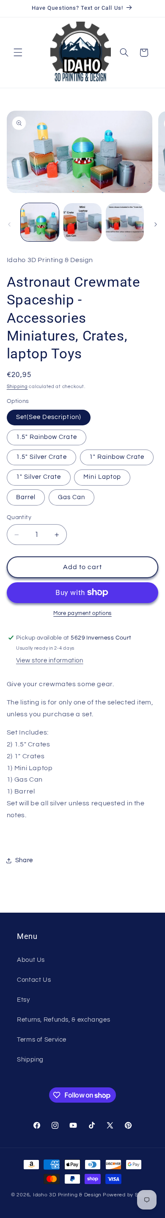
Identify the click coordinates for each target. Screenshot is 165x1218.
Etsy (23, 1000)
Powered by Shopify (128, 1195)
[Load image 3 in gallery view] (125, 222)
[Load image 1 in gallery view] (40, 222)
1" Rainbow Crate (117, 457)
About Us (31, 960)
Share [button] (24, 860)
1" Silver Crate (38, 477)
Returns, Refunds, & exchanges (63, 1020)
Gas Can (71, 497)
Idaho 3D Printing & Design (67, 1195)
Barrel (26, 497)
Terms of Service (41, 1039)
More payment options (82, 613)
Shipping (17, 386)
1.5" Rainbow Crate (46, 437)
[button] (18, 52)
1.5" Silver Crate (41, 457)
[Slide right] (155, 224)
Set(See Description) (48, 417)
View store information (49, 660)
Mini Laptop (102, 477)
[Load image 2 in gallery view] (82, 222)
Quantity (19, 517)
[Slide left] (9, 224)
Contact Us (34, 980)
